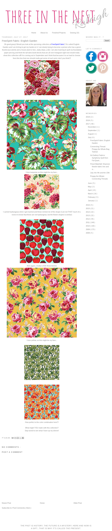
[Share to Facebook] (23, 438)
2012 (88, 219)
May (90, 187)
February (91, 197)
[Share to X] (20, 438)
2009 (88, 229)
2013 (88, 215)
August (91, 134)
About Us (44, 33)
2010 (88, 226)
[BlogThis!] (18, 438)
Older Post (78, 503)
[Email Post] (12, 438)
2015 (88, 208)
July (90, 137)
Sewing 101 (74, 33)
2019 (88, 117)
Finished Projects (59, 33)
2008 (88, 233)
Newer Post (6, 503)
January (91, 201)
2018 (88, 120)
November (92, 127)
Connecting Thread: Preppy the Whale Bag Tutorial (99, 149)
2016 (88, 205)
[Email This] (15, 438)
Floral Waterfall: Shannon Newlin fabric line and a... (100, 166)
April (90, 190)
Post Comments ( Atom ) (21, 508)
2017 (88, 124)
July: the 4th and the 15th (100, 173)
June (90, 183)
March (90, 194)
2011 (88, 222)
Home (34, 33)
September (92, 130)
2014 (88, 212)
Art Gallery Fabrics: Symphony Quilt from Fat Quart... (99, 157)
